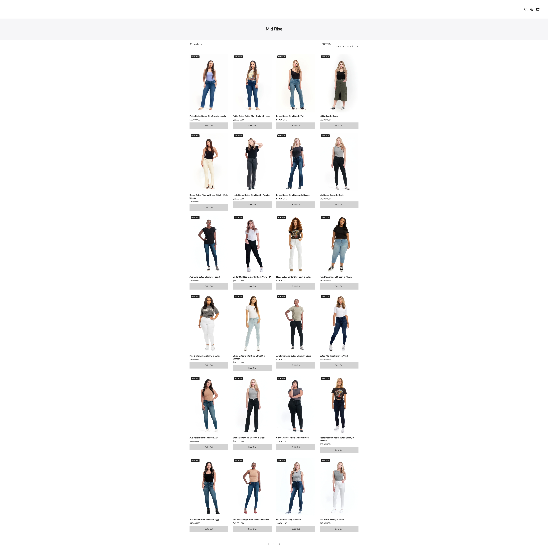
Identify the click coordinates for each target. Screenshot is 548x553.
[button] (526, 9)
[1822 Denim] (274, 9)
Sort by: (327, 44)
